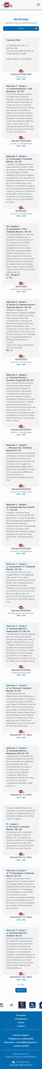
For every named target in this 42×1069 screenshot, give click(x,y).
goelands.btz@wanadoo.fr (21, 1065)
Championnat (21, 1019)
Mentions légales (21, 1035)
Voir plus (21, 990)
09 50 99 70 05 (23, 1062)
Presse (21, 1022)
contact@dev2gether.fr (27, 1042)
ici (15, 59)
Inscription (21, 1015)
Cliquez (9, 59)
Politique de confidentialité (21, 1039)
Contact (21, 1026)
